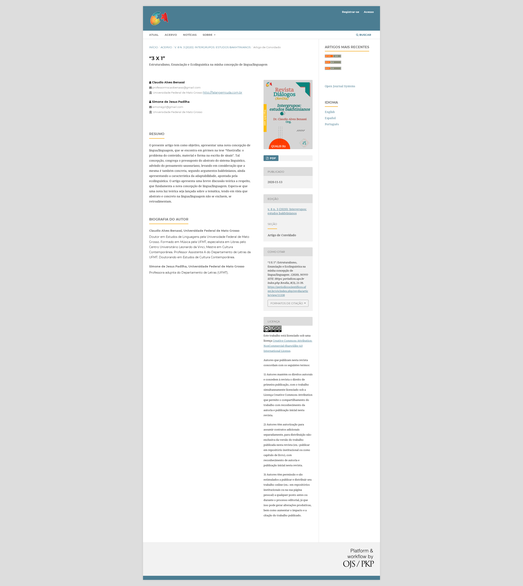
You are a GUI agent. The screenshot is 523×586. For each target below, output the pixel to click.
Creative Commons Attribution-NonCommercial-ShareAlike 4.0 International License (288, 346)
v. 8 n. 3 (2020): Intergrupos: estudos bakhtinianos (212, 47)
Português (332, 124)
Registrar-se (350, 11)
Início (153, 47)
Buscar (365, 34)
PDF (272, 158)
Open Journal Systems (340, 86)
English (330, 112)
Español (330, 118)
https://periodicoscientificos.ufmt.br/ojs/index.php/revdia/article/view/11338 (288, 291)
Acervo (171, 34)
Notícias (190, 34)
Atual (154, 34)
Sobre (208, 34)
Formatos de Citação (286, 303)
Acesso (369, 11)
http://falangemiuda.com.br (222, 92)
